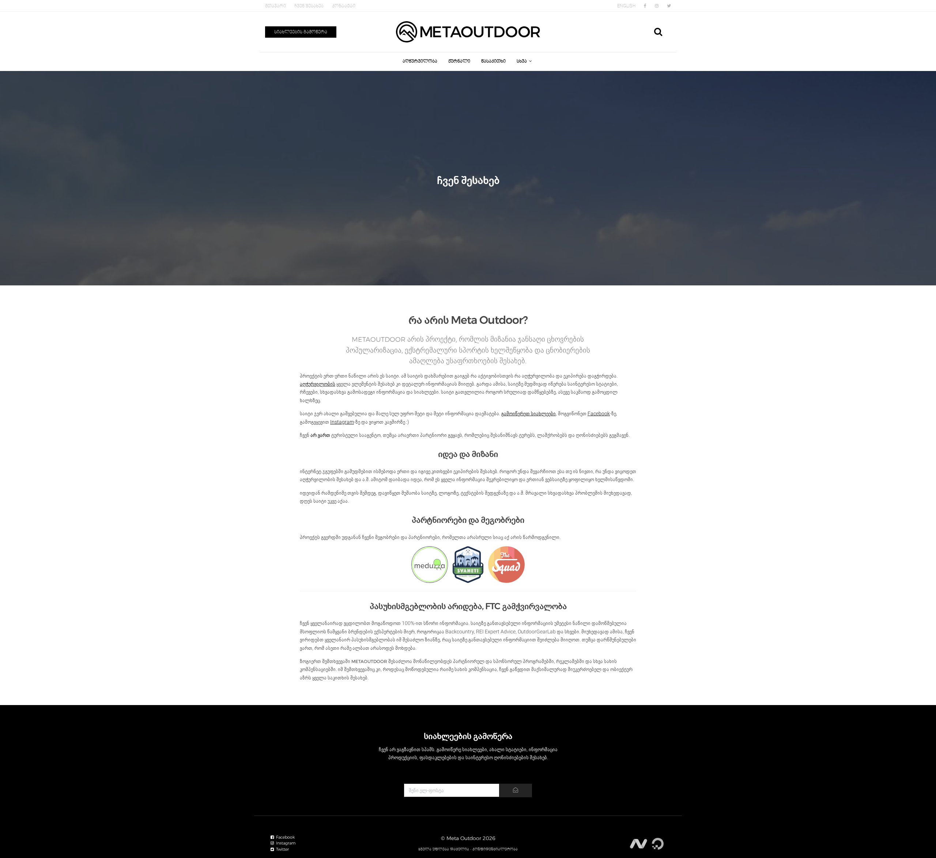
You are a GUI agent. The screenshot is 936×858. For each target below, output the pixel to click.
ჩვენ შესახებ (309, 6)
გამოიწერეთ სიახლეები (528, 413)
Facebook (599, 413)
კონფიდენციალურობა (495, 849)
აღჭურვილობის (317, 384)
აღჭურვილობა (420, 61)
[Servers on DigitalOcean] (657, 841)
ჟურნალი (459, 61)
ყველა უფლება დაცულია (443, 849)
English (626, 6)
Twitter (282, 849)
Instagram (342, 422)
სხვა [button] (522, 61)
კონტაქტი (343, 6)
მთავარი (275, 6)
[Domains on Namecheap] (639, 841)
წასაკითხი (493, 61)
